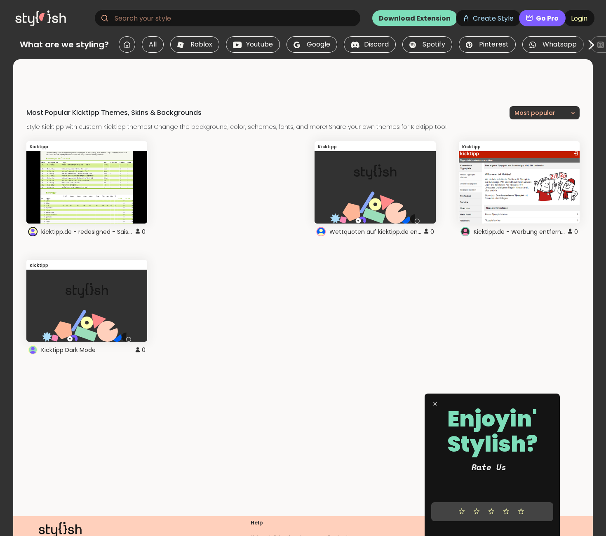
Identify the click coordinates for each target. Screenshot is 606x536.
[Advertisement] (303, 77)
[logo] (52, 18)
